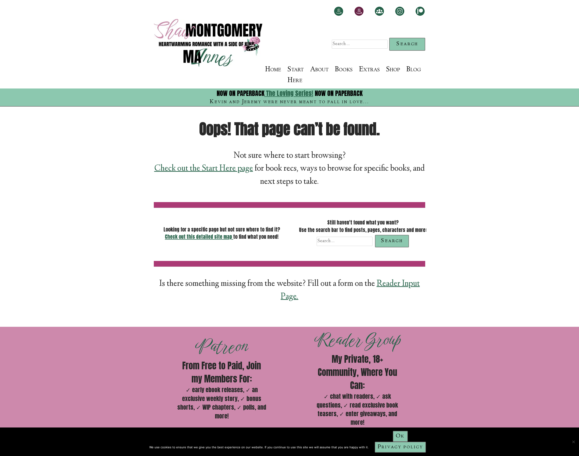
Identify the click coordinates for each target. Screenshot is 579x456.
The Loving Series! (288, 93)
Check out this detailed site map (199, 236)
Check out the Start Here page (203, 169)
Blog (413, 70)
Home (273, 70)
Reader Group (357, 339)
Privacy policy (400, 447)
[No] (573, 441)
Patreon (221, 346)
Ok (400, 436)
